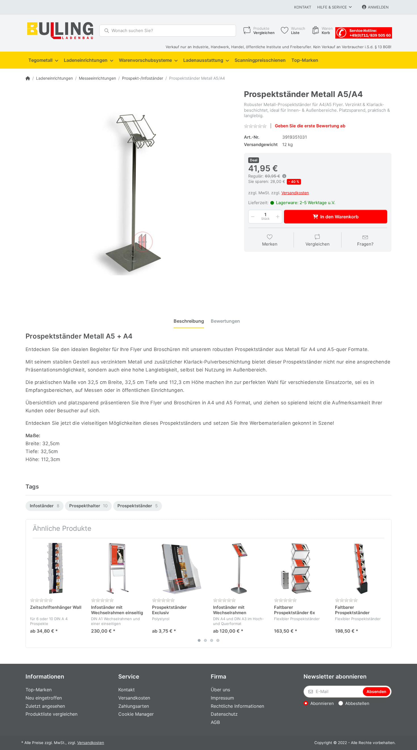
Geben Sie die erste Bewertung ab (310, 125)
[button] (252, 216)
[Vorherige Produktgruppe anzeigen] (30, 593)
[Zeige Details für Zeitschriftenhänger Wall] (56, 568)
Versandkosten (295, 192)
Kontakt (302, 7)
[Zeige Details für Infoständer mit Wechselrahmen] (239, 568)
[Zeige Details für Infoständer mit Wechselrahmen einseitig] (117, 568)
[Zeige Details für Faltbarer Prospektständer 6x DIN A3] (300, 568)
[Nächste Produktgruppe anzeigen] (386, 593)
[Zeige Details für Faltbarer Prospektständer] (361, 568)
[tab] (189, 321)
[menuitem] (43, 60)
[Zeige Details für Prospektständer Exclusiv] (178, 568)
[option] (45, 506)
